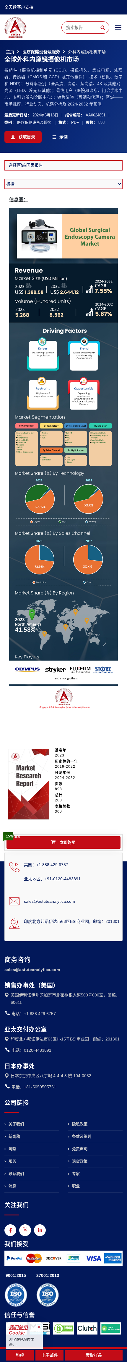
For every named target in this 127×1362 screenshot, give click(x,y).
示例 (63, 136)
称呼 (20, 1355)
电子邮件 (49, 1355)
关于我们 (15, 1124)
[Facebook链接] (10, 1230)
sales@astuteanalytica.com (49, 901)
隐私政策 (79, 1124)
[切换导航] (118, 30)
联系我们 (15, 1173)
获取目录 (26, 136)
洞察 (11, 1149)
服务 (11, 1161)
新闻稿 (13, 1136)
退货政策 (79, 1161)
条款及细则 (81, 1136)
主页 (10, 51)
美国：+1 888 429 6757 (46, 864)
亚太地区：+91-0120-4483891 (52, 878)
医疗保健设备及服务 (41, 51)
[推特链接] (25, 1230)
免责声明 (79, 1149)
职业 (75, 1186)
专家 (75, 1173)
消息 (11, 1186)
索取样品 (94, 1355)
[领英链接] (40, 1230)
